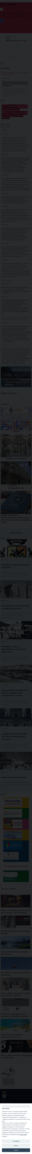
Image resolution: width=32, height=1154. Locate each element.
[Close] (16, 1106)
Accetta (16, 1150)
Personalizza (16, 1141)
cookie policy (23, 1134)
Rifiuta (16, 1146)
